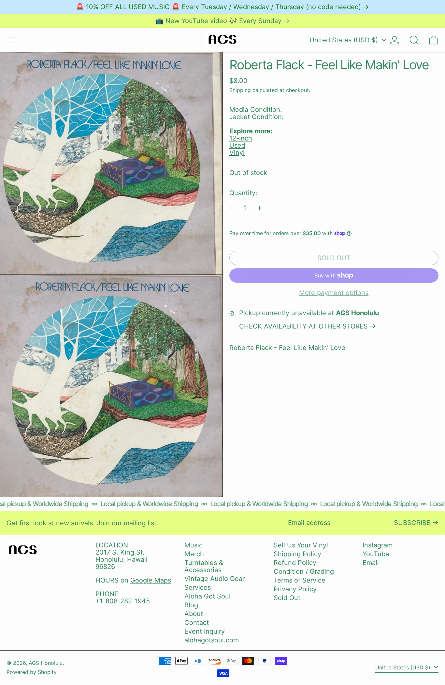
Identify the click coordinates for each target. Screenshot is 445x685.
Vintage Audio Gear (214, 579)
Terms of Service (299, 580)
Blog (191, 605)
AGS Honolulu (46, 663)
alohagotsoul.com (211, 640)
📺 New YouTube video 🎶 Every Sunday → (222, 21)
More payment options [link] (333, 292)
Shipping (240, 90)
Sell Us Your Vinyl (301, 545)
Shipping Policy (297, 554)
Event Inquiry (204, 631)
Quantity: (243, 193)
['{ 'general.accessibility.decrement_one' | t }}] (231, 208)
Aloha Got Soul (207, 596)
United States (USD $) (344, 40)
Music (193, 545)
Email (371, 562)
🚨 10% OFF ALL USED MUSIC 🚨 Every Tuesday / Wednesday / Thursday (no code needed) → (222, 7)
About (193, 614)
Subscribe (412, 523)
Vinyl (237, 152)
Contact (196, 622)
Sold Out (287, 598)
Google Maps (150, 580)
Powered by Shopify (32, 672)
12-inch (240, 138)
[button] (414, 40)
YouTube (376, 553)
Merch (194, 554)
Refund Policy (295, 563)
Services (197, 587)
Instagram (378, 545)
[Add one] (259, 208)
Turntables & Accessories (203, 566)
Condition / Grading (304, 571)
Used (237, 145)
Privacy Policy (295, 589)
